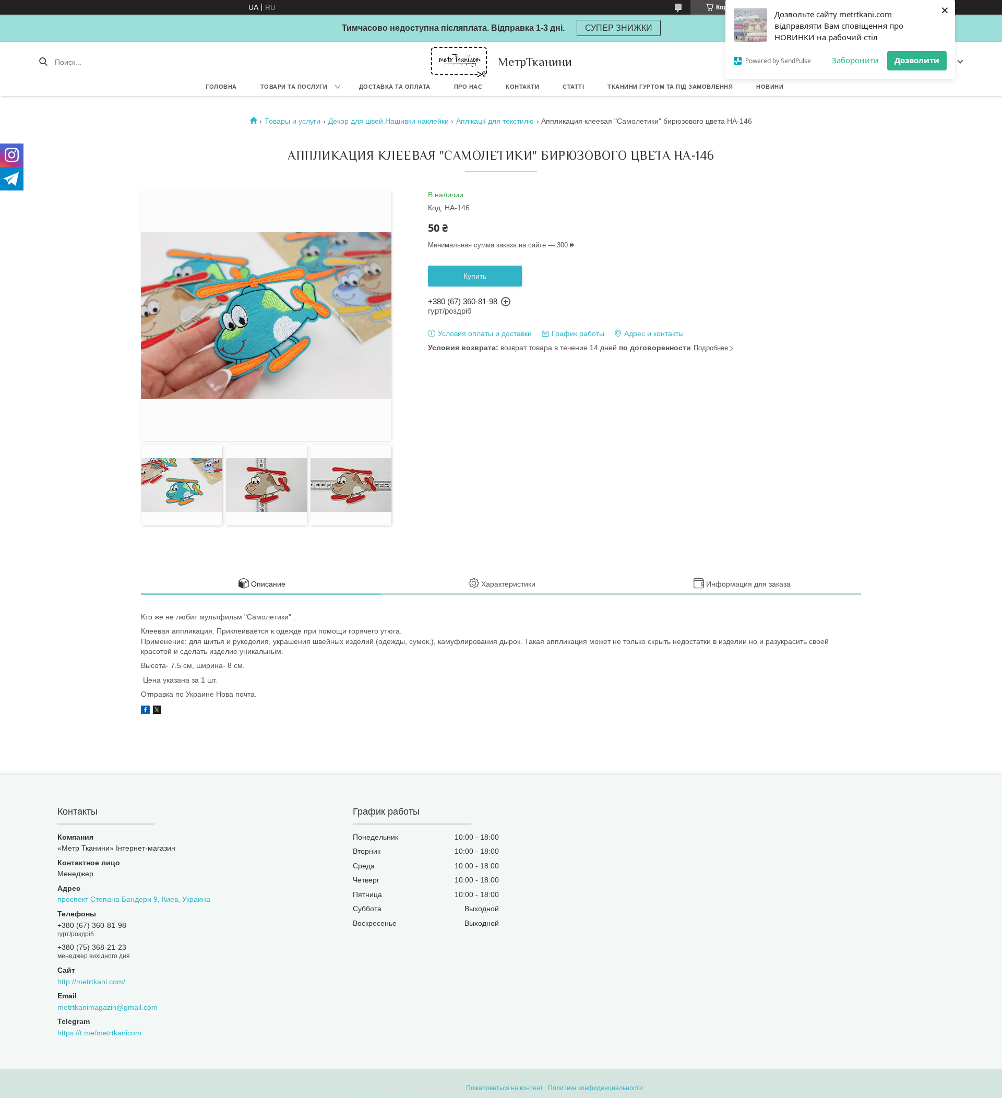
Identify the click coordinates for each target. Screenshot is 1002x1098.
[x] (157, 711)
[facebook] (145, 711)
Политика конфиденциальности (595, 1088)
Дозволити (916, 60)
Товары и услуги (292, 121)
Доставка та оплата (395, 86)
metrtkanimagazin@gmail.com (107, 1007)
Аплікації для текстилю (495, 121)
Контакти (522, 86)
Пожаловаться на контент (504, 1088)
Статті (573, 86)
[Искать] (43, 62)
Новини (769, 86)
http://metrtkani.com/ (91, 981)
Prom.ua (547, 1078)
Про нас (468, 86)
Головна (221, 86)
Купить (474, 276)
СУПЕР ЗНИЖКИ (618, 27)
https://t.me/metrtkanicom (99, 1033)
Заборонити (855, 60)
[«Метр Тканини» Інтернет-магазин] (459, 61)
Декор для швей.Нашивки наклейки (388, 121)
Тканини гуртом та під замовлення (670, 86)
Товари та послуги (294, 86)
